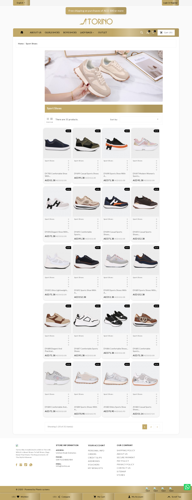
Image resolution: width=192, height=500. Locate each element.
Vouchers (93, 464)
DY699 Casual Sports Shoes (86, 173)
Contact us (123, 468)
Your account (96, 445)
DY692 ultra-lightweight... (56, 290)
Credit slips (95, 457)
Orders (92, 454)
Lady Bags (86, 32)
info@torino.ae (63, 466)
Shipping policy (126, 450)
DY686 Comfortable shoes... (116, 348)
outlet (102, 32)
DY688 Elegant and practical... (53, 349)
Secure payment (126, 457)
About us (35, 32)
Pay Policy (123, 461)
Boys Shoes (70, 32)
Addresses (94, 461)
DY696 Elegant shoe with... (57, 232)
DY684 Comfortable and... (56, 407)
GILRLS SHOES (52, 32)
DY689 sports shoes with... (145, 290)
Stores (121, 475)
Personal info (96, 450)
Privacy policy (125, 464)
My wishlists (95, 468)
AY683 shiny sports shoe (115, 407)
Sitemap (121, 471)
